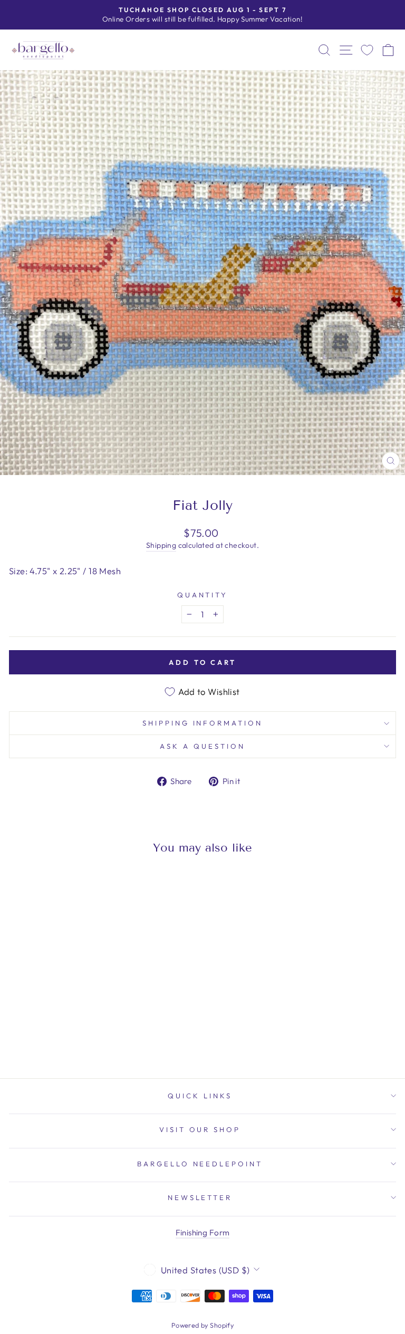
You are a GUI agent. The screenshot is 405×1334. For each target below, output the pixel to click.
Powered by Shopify (202, 1325)
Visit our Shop (200, 1129)
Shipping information (202, 723)
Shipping (161, 545)
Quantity (202, 595)
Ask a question (202, 746)
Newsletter (200, 1197)
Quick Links (200, 1095)
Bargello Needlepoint (200, 1163)
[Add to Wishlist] (21, 882)
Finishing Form (203, 1232)
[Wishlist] (367, 50)
